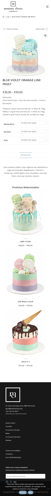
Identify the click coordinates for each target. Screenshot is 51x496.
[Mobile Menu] (46, 7)
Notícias (8, 440)
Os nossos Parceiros (13, 437)
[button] (45, 35)
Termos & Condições (13, 450)
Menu (8, 433)
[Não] (48, 488)
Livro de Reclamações (13, 457)
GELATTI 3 (25, 362)
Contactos (9, 454)
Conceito (9, 426)
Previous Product (12, 29)
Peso (6, 140)
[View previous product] (4, 29)
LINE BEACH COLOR (25, 301)
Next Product (40, 29)
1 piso (25, 239)
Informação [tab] (26, 155)
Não (30, 492)
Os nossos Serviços (13, 430)
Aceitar (23, 492)
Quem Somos (10, 423)
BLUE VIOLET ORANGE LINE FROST (23, 17)
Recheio (7, 132)
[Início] (3, 17)
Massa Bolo (9, 124)
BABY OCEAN (25, 241)
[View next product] (47, 29)
